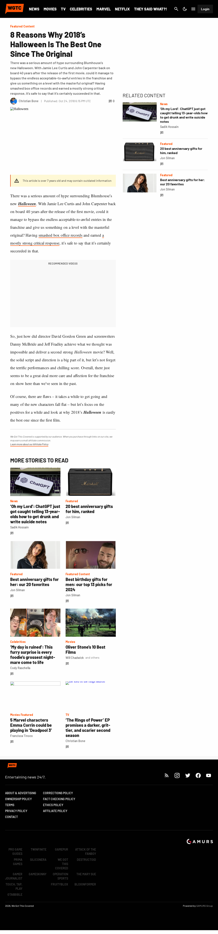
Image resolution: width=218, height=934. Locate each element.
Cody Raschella (20, 668)
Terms (9, 805)
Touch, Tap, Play (14, 886)
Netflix (122, 9)
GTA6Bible (14, 894)
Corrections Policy (58, 793)
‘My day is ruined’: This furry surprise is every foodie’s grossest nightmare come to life (32, 654)
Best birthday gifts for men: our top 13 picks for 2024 (89, 584)
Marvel (103, 9)
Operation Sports (60, 876)
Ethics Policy (53, 805)
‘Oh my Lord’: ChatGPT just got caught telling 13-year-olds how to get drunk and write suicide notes (35, 514)
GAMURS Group (204, 905)
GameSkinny (37, 874)
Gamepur (61, 849)
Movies (50, 9)
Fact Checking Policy (59, 799)
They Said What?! (150, 9)
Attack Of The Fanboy (85, 851)
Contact (11, 817)
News (34, 9)
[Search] (176, 9)
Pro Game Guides (15, 851)
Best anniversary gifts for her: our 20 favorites (34, 582)
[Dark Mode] (185, 9)
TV (63, 9)
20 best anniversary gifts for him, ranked (89, 509)
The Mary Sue (86, 874)
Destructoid (86, 859)
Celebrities (81, 9)
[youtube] (208, 775)
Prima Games (17, 862)
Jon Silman (73, 517)
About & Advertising (20, 793)
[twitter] (187, 775)
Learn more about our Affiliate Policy (29, 444)
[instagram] (177, 775)
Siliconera (38, 859)
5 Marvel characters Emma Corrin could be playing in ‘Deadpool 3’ (31, 725)
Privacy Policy (16, 811)
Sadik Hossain (19, 527)
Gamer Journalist (13, 876)
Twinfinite (38, 849)
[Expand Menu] (193, 9)
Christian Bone (75, 741)
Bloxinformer (85, 884)
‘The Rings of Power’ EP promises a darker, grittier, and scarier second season (88, 727)
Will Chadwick (75, 657)
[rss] (166, 775)
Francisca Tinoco (21, 736)
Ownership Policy (18, 799)
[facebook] (198, 775)
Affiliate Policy (55, 811)
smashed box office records (60, 235)
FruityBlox (59, 884)
